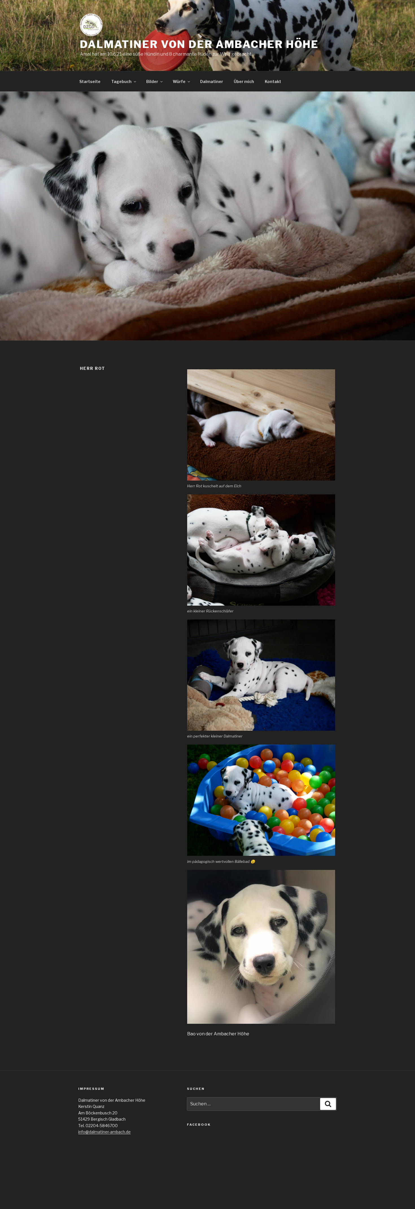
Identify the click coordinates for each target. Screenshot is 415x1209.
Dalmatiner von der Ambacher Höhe (199, 44)
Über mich (244, 81)
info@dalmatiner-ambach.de (104, 1131)
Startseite (90, 81)
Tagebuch (121, 81)
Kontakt (273, 81)
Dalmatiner (211, 81)
